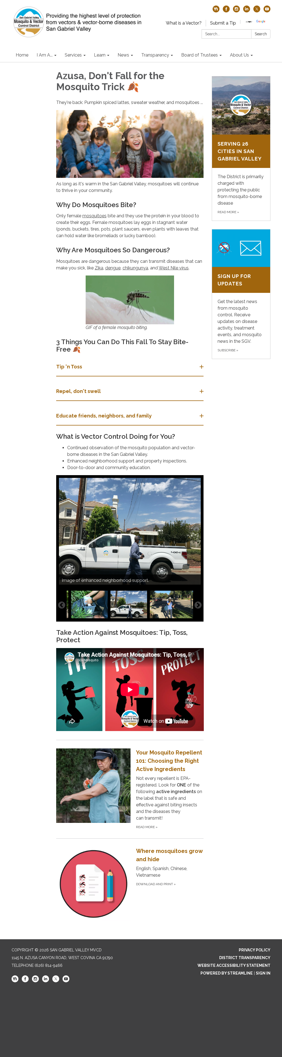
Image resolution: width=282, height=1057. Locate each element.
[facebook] (226, 11)
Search (261, 34)
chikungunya (135, 268)
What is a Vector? (184, 23)
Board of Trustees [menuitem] (199, 55)
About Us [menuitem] (239, 55)
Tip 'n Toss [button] (69, 367)
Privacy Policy (254, 950)
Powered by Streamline (226, 973)
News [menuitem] (123, 55)
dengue (113, 268)
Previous (62, 605)
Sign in (263, 973)
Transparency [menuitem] (155, 55)
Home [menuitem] (22, 55)
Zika (99, 268)
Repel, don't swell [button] (78, 391)
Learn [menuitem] (99, 55)
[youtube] (267, 11)
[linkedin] (246, 11)
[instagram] (236, 11)
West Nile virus (174, 268)
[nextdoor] (216, 11)
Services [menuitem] (73, 55)
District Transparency (244, 958)
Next (198, 605)
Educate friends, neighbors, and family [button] (104, 416)
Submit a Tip (223, 23)
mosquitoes (94, 215)
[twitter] (256, 11)
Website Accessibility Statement (233, 965)
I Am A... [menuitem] (45, 55)
